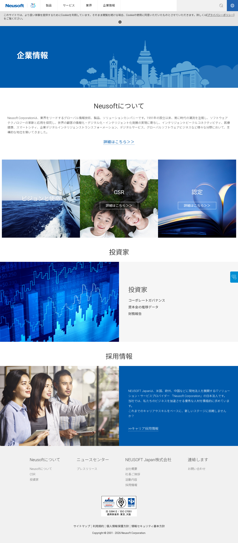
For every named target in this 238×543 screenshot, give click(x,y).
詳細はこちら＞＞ (119, 142)
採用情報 (131, 485)
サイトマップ (81, 526)
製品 (49, 5)
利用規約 (98, 526)
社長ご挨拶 (132, 474)
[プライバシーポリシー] (220, 15)
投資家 (34, 479)
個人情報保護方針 (118, 526)
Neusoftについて (41, 469)
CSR (32, 474)
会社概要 (131, 469)
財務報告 (135, 314)
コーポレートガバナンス (146, 300)
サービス (69, 5)
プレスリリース (87, 469)
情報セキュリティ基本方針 (148, 526)
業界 (89, 5)
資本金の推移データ (143, 307)
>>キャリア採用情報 (143, 428)
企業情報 (109, 5)
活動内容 (131, 479)
